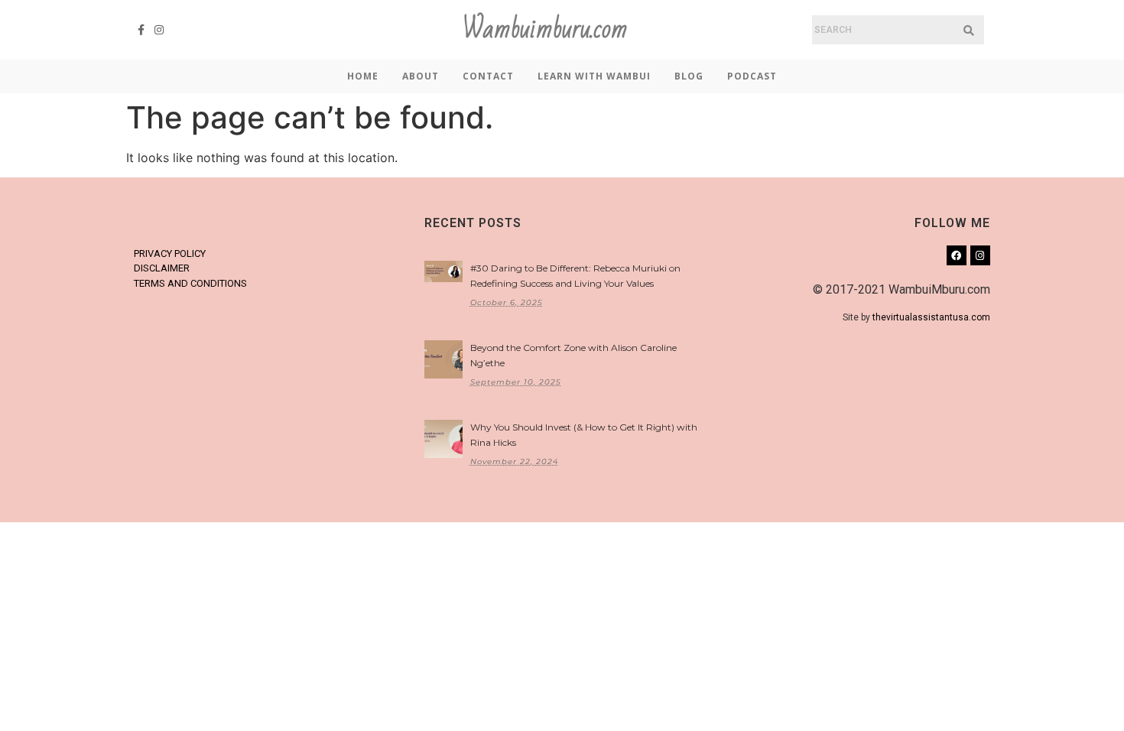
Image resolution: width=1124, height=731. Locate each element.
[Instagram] (159, 29)
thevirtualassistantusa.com (931, 317)
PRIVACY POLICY (170, 253)
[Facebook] (956, 255)
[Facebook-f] (141, 29)
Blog (688, 76)
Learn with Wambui (594, 76)
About (420, 76)
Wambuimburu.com (545, 29)
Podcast (752, 76)
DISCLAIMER (162, 268)
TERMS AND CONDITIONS (190, 283)
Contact (488, 76)
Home (362, 76)
